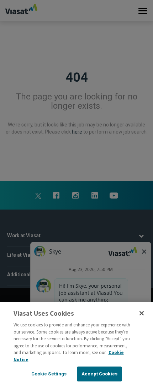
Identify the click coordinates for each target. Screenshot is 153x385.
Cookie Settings (49, 373)
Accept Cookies (99, 373)
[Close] (141, 313)
